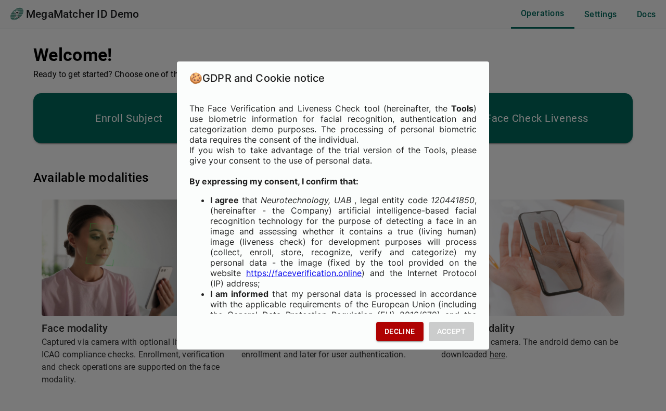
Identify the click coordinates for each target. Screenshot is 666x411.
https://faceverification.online (304, 273)
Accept (451, 331)
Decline (400, 331)
